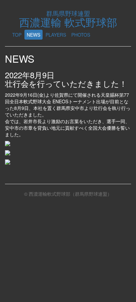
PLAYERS (56, 34)
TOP (16, 34)
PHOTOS (80, 34)
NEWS (33, 34)
